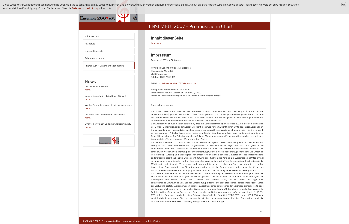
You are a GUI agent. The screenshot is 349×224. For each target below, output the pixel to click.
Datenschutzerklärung (85, 8)
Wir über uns (92, 36)
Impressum (156, 43)
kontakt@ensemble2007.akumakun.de (177, 83)
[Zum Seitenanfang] (261, 211)
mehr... (88, 89)
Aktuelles (90, 43)
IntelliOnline (154, 221)
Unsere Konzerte (94, 50)
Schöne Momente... (95, 58)
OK (343, 4)
